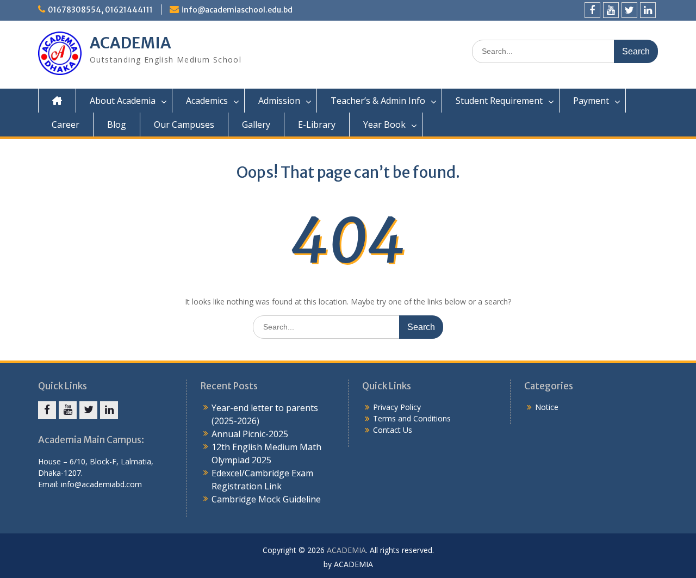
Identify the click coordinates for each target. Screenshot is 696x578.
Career (65, 124)
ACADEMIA (130, 43)
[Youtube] (611, 10)
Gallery (256, 124)
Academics (207, 101)
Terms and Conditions (412, 418)
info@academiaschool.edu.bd (237, 10)
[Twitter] (629, 10)
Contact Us (392, 430)
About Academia (123, 101)
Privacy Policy (397, 407)
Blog (116, 124)
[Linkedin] (648, 10)
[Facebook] (592, 10)
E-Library (316, 124)
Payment (591, 101)
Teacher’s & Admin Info (378, 101)
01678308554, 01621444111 (100, 10)
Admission (279, 101)
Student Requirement (499, 101)
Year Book (384, 124)
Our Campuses (184, 124)
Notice (546, 407)
